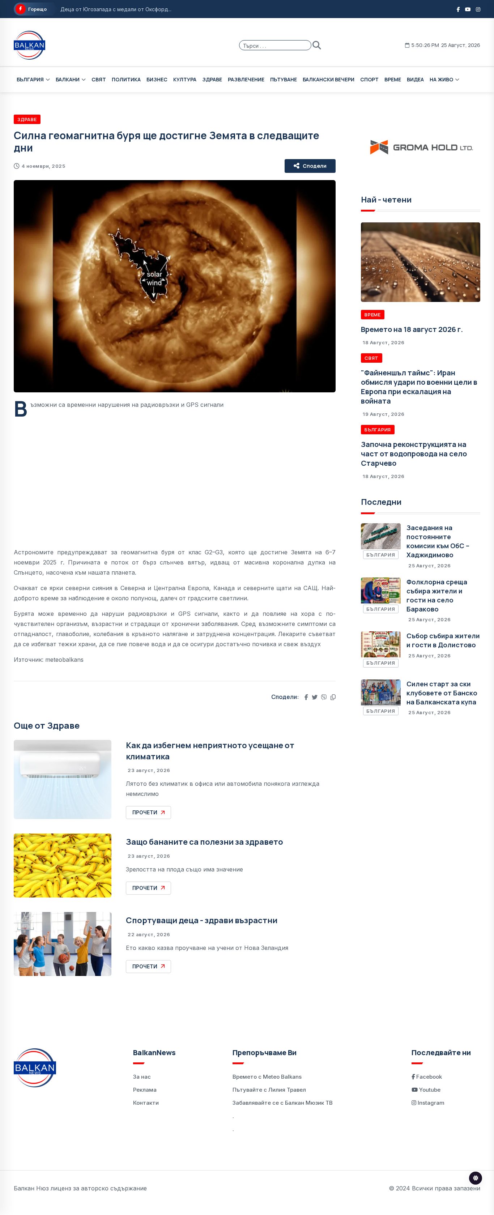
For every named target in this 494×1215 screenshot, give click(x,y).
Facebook (428, 1076)
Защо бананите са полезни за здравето (204, 841)
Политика (126, 79)
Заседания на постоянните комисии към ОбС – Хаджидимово (437, 541)
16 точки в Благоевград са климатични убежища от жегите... (136, 10)
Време (392, 79)
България (30, 79)
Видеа (415, 79)
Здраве (212, 79)
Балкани (68, 79)
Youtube (429, 1089)
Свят (98, 79)
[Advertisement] (175, 473)
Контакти (146, 1102)
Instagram (430, 1102)
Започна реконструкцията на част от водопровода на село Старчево (414, 453)
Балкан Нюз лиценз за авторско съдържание (80, 1188)
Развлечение (246, 79)
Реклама (145, 1089)
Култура (184, 79)
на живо (441, 79)
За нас (142, 1076)
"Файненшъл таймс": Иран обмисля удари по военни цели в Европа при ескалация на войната (419, 387)
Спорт (369, 79)
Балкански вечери (328, 79)
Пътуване (283, 79)
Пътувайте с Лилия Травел (269, 1089)
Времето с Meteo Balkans (267, 1076)
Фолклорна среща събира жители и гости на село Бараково (436, 595)
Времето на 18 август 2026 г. (412, 329)
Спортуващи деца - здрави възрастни (201, 920)
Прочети (144, 812)
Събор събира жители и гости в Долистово (443, 640)
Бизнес (156, 79)
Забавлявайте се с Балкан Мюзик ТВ (283, 1102)
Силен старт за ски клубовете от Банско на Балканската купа (441, 692)
